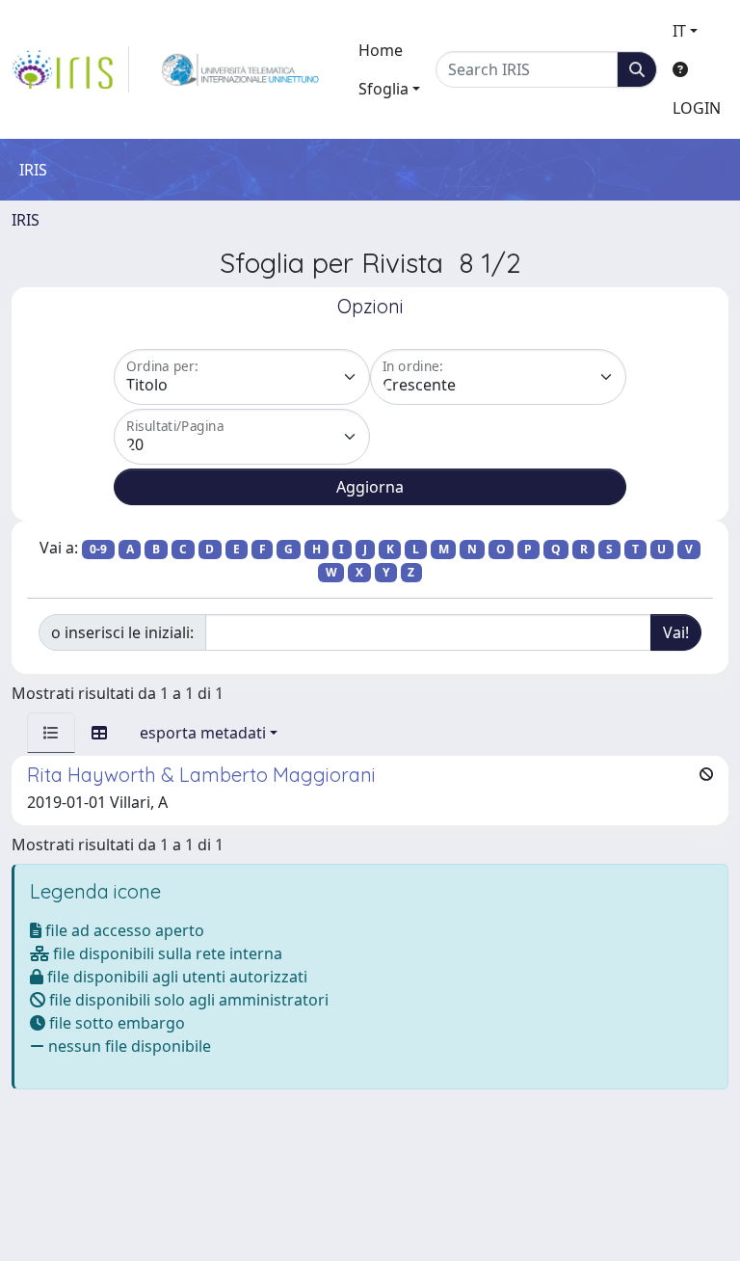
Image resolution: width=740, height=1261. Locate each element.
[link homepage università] (240, 69)
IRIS (26, 219)
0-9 (98, 549)
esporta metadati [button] (203, 732)
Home (380, 50)
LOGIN (697, 108)
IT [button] (679, 30)
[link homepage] (70, 69)
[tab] (51, 732)
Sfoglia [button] (383, 88)
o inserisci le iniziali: (122, 632)
